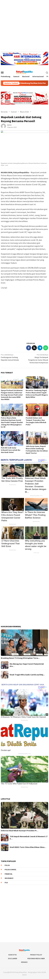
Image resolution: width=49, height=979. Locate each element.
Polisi (7, 865)
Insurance (9, 878)
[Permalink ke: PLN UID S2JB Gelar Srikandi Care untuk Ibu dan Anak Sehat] (12, 438)
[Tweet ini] (34, 347)
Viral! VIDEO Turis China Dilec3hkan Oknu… (28, 847)
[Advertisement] (24, 24)
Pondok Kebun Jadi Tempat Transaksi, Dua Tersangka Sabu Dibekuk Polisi (36, 421)
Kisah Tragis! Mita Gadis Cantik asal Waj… (27, 675)
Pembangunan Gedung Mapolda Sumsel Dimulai (10, 357)
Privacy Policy (36, 955)
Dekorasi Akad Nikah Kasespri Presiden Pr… (19, 830)
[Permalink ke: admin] (3, 126)
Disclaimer (12, 958)
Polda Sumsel (10, 870)
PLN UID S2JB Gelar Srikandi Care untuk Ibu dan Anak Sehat (10, 450)
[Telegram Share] (39, 347)
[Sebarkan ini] (28, 347)
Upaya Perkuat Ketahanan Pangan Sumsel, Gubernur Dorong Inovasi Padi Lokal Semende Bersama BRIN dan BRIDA (12, 394)
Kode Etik (12, 955)
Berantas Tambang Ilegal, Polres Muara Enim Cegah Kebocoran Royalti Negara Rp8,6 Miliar (37, 393)
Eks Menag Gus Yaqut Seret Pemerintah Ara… (27, 665)
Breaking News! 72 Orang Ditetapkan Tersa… (20, 658)
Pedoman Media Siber (36, 958)
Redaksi (24, 962)
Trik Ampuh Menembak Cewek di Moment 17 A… (28, 837)
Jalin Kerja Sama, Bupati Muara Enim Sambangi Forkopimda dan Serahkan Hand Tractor (37, 449)
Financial (8, 874)
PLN (6, 883)
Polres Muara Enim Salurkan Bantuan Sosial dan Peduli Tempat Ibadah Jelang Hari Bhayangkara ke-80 (12, 422)
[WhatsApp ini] (45, 347)
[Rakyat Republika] (24, 72)
